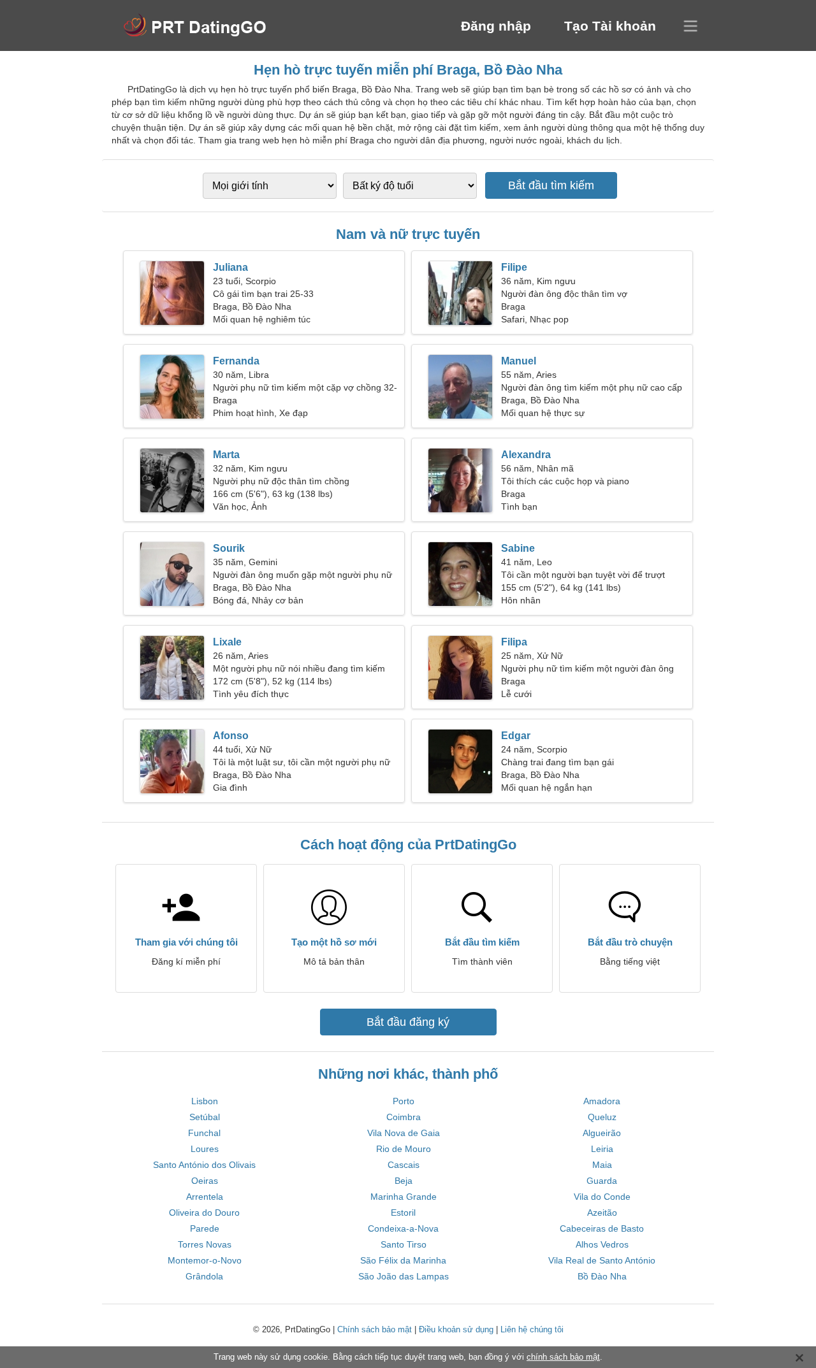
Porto (403, 1101)
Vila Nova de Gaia (403, 1133)
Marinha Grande (403, 1197)
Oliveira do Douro (204, 1212)
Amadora (601, 1101)
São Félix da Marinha (403, 1260)
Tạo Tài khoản (610, 25)
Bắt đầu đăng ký (408, 1022)
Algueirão (602, 1133)
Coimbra (403, 1117)
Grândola (204, 1276)
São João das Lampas (403, 1276)
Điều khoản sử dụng (456, 1329)
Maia (602, 1165)
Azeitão (602, 1212)
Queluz (602, 1117)
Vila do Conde (602, 1197)
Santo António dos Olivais (204, 1165)
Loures (205, 1149)
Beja (403, 1181)
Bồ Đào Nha (602, 1276)
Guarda (601, 1181)
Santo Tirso (403, 1244)
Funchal (204, 1133)
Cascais (403, 1165)
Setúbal (204, 1117)
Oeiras (204, 1181)
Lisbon (204, 1101)
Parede (204, 1228)
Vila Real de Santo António (601, 1260)
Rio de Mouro (403, 1149)
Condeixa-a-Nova (403, 1228)
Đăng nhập (496, 25)
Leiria (602, 1149)
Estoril (403, 1212)
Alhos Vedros (602, 1244)
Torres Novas (204, 1244)
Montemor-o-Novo (205, 1260)
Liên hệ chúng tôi (532, 1329)
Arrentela (204, 1197)
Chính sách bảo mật (374, 1329)
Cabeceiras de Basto (602, 1228)
